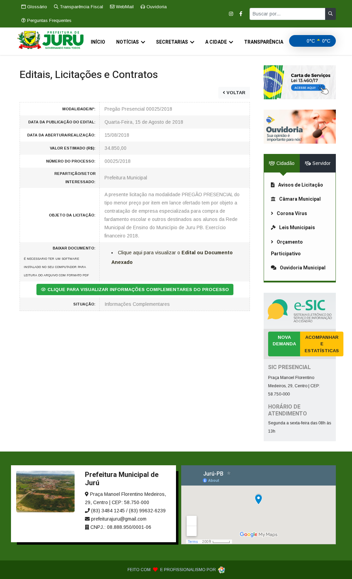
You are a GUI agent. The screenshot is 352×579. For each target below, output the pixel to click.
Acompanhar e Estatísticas (322, 344)
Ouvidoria (156, 6)
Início (98, 42)
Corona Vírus (292, 213)
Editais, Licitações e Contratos (89, 74)
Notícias (127, 42)
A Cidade (216, 42)
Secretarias (172, 42)
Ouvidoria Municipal (303, 267)
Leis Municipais (297, 227)
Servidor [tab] (321, 163)
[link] (299, 82)
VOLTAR (235, 92)
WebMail (124, 6)
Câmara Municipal (300, 199)
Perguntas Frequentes (49, 20)
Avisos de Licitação (300, 185)
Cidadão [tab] (285, 163)
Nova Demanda (284, 341)
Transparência (263, 42)
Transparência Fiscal (80, 6)
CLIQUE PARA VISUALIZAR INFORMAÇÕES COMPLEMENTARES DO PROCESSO (137, 289)
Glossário (36, 6)
